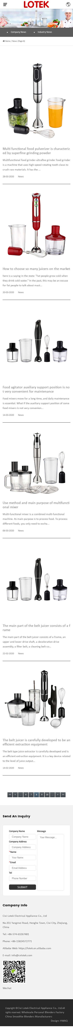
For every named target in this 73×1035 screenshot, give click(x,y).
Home (7, 41)
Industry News (45, 32)
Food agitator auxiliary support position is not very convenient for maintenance (36, 389)
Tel (10, 873)
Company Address (18, 841)
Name (12, 852)
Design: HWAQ (59, 1020)
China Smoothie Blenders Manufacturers (28, 1016)
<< (10, 795)
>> (63, 795)
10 (47, 795)
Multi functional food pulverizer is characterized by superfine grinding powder (36, 151)
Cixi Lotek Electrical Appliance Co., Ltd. (40, 1008)
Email (12, 862)
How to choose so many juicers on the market (36, 269)
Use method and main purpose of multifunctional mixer (36, 505)
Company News (18, 32)
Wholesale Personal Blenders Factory (42, 1012)
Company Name (17, 831)
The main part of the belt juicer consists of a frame (36, 628)
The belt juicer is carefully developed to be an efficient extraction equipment (36, 742)
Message (41, 831)
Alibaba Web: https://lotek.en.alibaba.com (27, 948)
